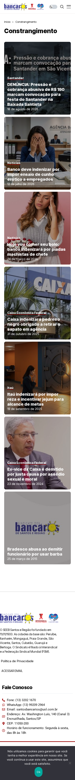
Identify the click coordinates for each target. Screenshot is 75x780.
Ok (38, 772)
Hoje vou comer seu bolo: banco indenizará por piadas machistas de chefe (36, 249)
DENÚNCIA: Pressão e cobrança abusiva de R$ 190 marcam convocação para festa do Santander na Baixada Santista (36, 94)
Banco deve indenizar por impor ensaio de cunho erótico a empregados (33, 174)
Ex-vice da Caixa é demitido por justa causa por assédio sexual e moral (36, 474)
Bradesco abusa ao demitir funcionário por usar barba (35, 552)
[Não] (70, 763)
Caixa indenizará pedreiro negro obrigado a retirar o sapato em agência (33, 324)
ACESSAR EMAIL (12, 671)
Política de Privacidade (17, 661)
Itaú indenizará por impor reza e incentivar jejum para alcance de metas (35, 399)
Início (7, 21)
